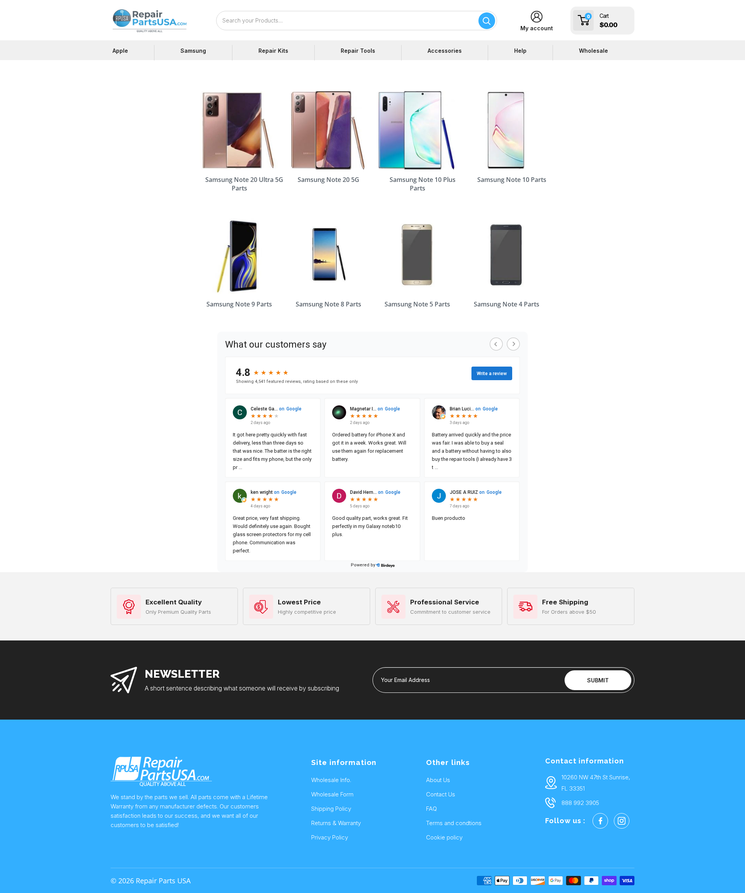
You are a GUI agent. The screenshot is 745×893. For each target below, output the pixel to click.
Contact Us (440, 794)
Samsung (193, 50)
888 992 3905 (580, 802)
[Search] (486, 20)
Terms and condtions (454, 823)
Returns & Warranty (336, 823)
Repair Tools (358, 50)
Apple (120, 50)
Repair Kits (273, 50)
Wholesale (593, 50)
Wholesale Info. (331, 780)
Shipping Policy (331, 808)
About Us (438, 780)
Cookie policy (444, 837)
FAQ (431, 808)
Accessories (445, 50)
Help (520, 50)
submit (598, 680)
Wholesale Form (332, 794)
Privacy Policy (329, 837)
